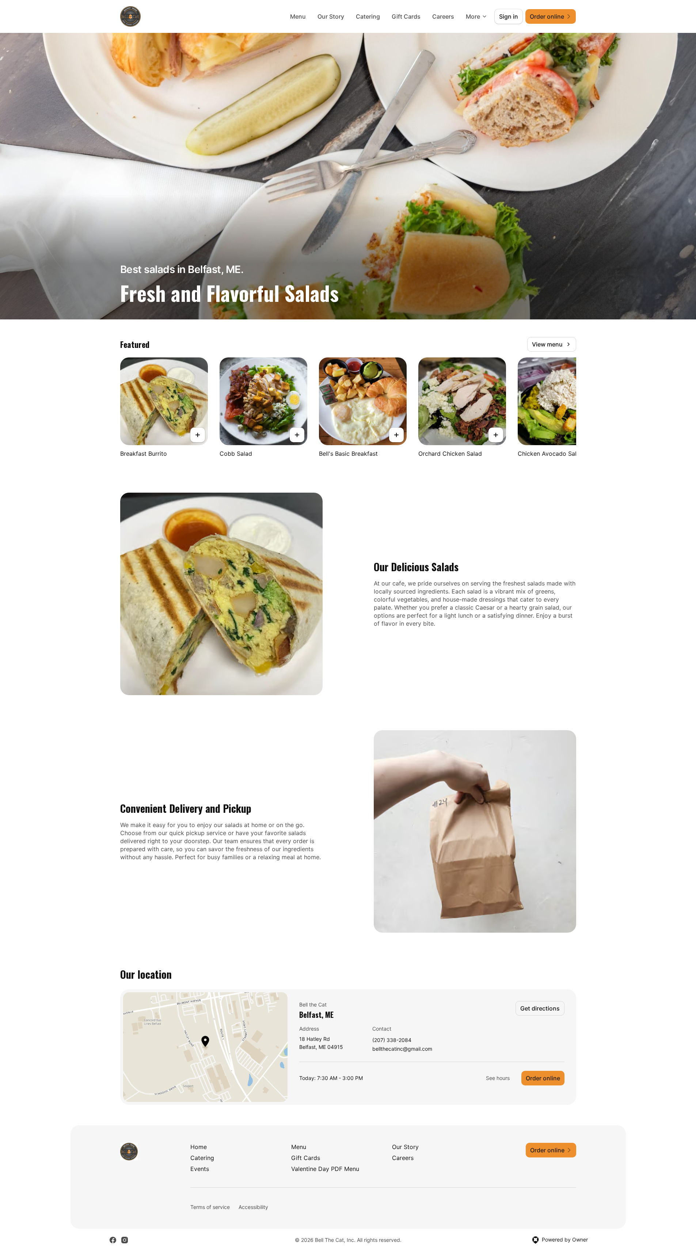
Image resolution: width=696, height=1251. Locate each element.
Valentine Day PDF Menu (325, 1168)
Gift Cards (406, 16)
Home (198, 1146)
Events (199, 1168)
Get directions (540, 1008)
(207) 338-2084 (391, 1040)
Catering (368, 16)
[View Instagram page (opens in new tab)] (124, 1240)
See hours (498, 1078)
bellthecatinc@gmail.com (402, 1049)
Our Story (330, 16)
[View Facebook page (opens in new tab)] (113, 1240)
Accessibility (253, 1207)
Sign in (508, 16)
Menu (298, 16)
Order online (543, 1078)
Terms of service (210, 1207)
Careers (443, 16)
